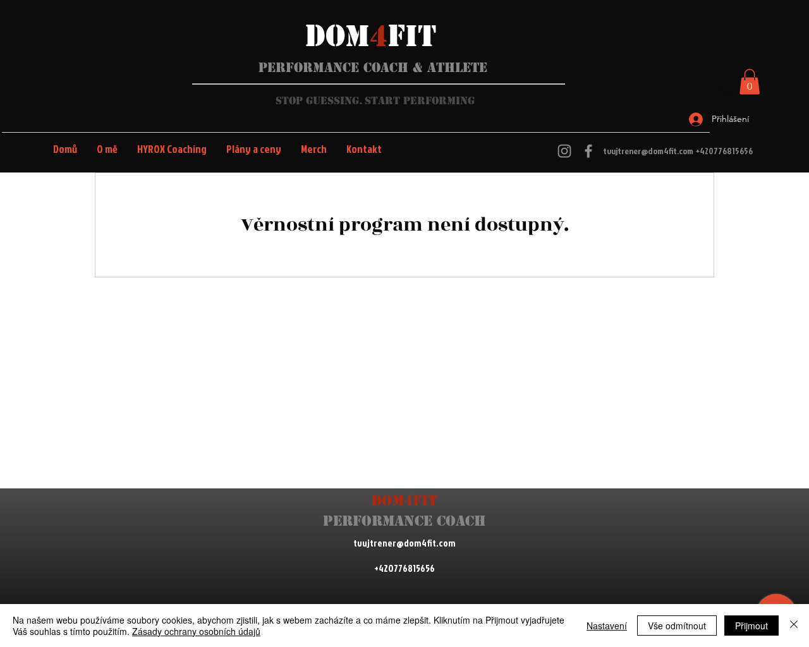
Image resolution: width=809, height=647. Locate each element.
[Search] (726, 91)
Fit (411, 36)
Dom (337, 36)
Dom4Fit (404, 501)
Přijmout (751, 625)
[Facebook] (588, 151)
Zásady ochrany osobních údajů (196, 631)
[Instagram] (564, 151)
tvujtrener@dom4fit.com (648, 151)
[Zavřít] (793, 625)
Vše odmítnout (677, 625)
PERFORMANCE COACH (404, 521)
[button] (749, 82)
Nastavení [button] (607, 625)
